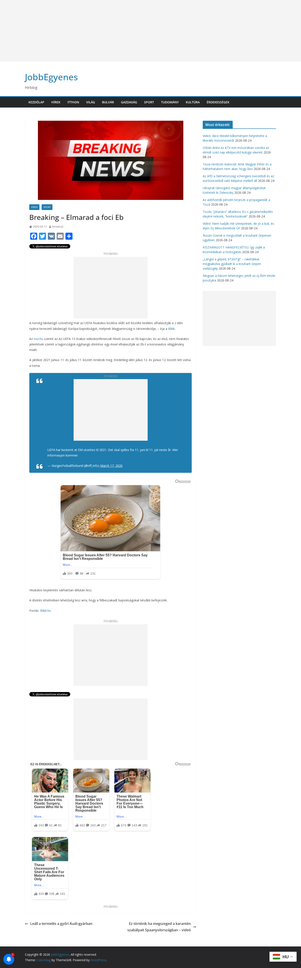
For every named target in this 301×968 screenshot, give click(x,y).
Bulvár (108, 102)
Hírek (55, 102)
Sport (149, 102)
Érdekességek (218, 102)
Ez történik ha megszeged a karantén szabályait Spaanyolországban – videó (159, 926)
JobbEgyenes (51, 77)
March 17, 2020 (111, 466)
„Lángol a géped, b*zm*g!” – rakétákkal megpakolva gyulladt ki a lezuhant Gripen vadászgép (232, 263)
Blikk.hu (45, 610)
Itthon (73, 102)
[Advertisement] (132, 31)
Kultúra (193, 102)
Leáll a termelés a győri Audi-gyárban (61, 923)
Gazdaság (129, 102)
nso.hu (38, 339)
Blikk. (171, 329)
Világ (90, 102)
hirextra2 (57, 226)
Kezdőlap (36, 102)
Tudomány (170, 102)
